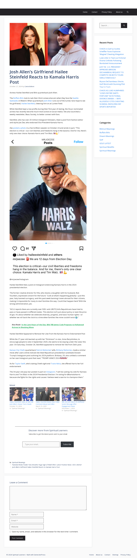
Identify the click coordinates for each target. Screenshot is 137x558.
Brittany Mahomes (64, 350)
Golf (101, 140)
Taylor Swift (20, 363)
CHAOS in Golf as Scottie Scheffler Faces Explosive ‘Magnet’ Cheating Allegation (112, 51)
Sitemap (115, 555)
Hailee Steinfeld (28, 103)
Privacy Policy (107, 12)
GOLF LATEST (105, 143)
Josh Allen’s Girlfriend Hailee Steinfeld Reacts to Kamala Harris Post (36, 467)
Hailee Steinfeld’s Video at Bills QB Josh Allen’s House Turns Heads (21, 403)
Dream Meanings (107, 136)
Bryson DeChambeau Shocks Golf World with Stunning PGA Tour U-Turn (112, 84)
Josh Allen (48, 100)
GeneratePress (39, 555)
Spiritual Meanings (18, 462)
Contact (94, 12)
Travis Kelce (56, 363)
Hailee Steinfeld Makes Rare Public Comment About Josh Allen (48, 403)
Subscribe (67, 444)
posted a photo (19, 128)
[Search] (124, 25)
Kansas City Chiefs (17, 350)
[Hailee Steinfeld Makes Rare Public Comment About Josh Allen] (48, 394)
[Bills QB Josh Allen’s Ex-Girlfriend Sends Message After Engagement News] (74, 394)
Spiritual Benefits (107, 147)
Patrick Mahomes (43, 350)
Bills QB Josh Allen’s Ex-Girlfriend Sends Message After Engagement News (73, 404)
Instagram (50, 372)
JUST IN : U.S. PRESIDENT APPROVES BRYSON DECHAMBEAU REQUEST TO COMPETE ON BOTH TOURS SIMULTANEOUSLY (112, 72)
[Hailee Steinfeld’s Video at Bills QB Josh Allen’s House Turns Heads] (22, 394)
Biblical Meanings (107, 129)
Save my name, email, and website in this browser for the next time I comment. (45, 531)
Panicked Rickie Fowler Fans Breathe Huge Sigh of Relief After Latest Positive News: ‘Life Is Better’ (47, 465)
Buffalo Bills (18, 98)
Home (85, 12)
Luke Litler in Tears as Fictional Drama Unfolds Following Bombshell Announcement (113, 61)
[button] (128, 12)
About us (119, 12)
